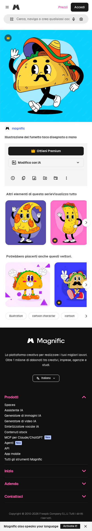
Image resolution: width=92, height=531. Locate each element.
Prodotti (11, 397)
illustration (16, 316)
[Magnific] (46, 341)
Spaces (9, 405)
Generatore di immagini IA (22, 416)
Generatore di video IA (20, 421)
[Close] (85, 526)
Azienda (11, 483)
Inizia (8, 470)
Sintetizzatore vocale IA (21, 426)
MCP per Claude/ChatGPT (27, 437)
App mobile (12, 454)
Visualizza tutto (64, 194)
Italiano (46, 378)
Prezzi (63, 7)
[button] (46, 378)
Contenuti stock (15, 432)
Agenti (12, 443)
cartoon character (43, 316)
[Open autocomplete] (10, 19)
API (6, 448)
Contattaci (13, 496)
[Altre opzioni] (66, 178)
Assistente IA (13, 410)
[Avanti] (86, 222)
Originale (29, 38)
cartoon (70, 316)
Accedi (79, 7)
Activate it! (70, 526)
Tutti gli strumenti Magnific (23, 459)
